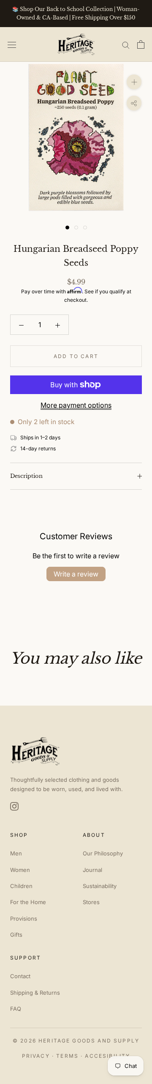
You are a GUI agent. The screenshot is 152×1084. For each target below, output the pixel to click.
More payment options (76, 405)
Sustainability (100, 886)
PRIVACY (36, 1056)
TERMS (67, 1056)
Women (20, 869)
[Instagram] (14, 806)
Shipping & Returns (35, 992)
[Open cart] (140, 44)
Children (21, 886)
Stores (91, 902)
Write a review (76, 574)
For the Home (28, 902)
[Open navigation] (12, 44)
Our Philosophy (103, 853)
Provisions (23, 918)
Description (26, 476)
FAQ (15, 1008)
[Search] (126, 44)
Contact (20, 976)
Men (16, 853)
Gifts (16, 934)
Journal (92, 869)
